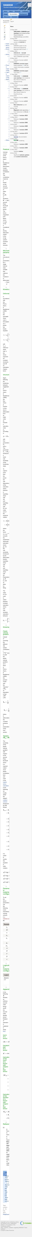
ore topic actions (7, 1199)
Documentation (14, 14)
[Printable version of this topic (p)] (5, 37)
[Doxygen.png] (16, 137)
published (19, 65)
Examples (14, 17)
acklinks (7, 1185)
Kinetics (8, 49)
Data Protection (10, 1230)
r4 (8, 1183)
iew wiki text (6, 1188)
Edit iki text (6, 1193)
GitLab (26, 112)
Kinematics (9, 54)
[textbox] (5, 195)
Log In (12, 21)
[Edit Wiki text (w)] (5, 26)
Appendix (8, 79)
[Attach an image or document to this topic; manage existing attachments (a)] (5, 28)
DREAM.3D (17, 53)
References (7, 17)
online (18, 72)
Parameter (7, 924)
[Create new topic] (5, 35)
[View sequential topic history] (5, 30)
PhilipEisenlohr (7, 1214)
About (11, 11)
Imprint (3, 1230)
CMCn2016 (17, 88)
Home (5, 11)
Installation (25, 11)
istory (7, 1181)
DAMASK (5, 22)
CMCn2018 (17, 76)
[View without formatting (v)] (5, 32)
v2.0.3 (26, 60)
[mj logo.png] (16, 140)
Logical (6, 975)
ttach (7, 1176)
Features (8, 43)
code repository (23, 110)
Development (23, 14)
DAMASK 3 (22, 42)
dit (6, 1172)
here (4, 1031)
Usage (5, 14)
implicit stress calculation (6, 784)
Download (17, 11)
